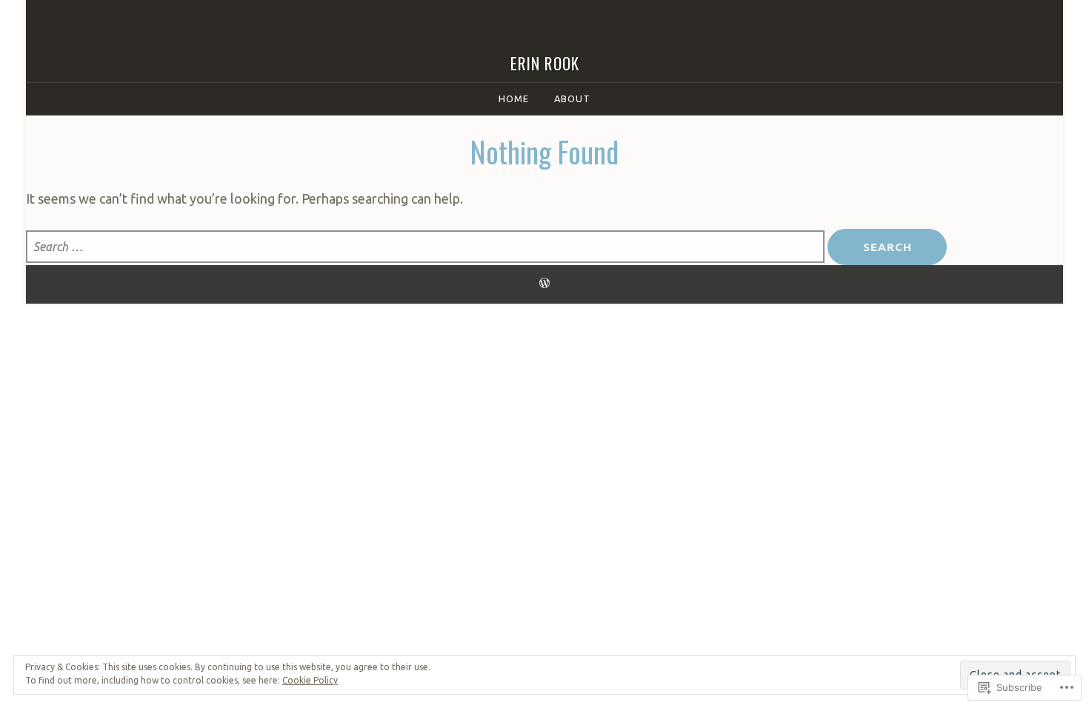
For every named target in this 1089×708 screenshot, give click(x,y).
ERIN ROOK (544, 63)
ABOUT (572, 98)
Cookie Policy (310, 680)
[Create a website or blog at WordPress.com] (544, 284)
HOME (514, 98)
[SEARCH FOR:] (426, 247)
